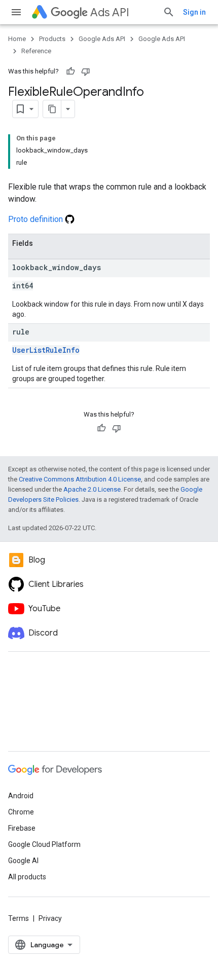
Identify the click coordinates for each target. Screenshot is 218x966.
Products (52, 39)
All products (27, 877)
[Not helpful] (85, 71)
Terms (18, 918)
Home (17, 39)
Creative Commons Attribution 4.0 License (80, 479)
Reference (36, 51)
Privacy (50, 918)
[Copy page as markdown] (52, 109)
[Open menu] (16, 12)
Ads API (109, 12)
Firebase (21, 828)
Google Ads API (102, 39)
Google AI (23, 861)
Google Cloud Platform (44, 844)
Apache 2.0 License (92, 489)
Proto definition (36, 219)
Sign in (194, 12)
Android (20, 796)
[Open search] (169, 12)
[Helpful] (70, 71)
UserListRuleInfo (46, 350)
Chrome (21, 812)
